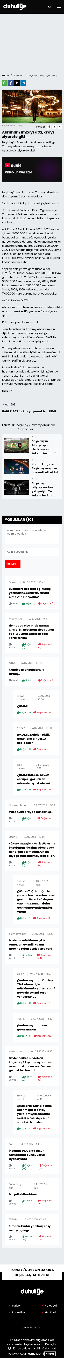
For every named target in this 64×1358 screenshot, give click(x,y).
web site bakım (32, 1327)
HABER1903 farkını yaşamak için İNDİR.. (30, 411)
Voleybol (51, 1306)
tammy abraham (43, 425)
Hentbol (50, 1312)
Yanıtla (15, 603)
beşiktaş (22, 425)
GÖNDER (12, 564)
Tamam (50, 1354)
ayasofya (26, 429)
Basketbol (18, 1312)
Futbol (5, 75)
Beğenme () (48, 603)
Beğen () (30, 603)
